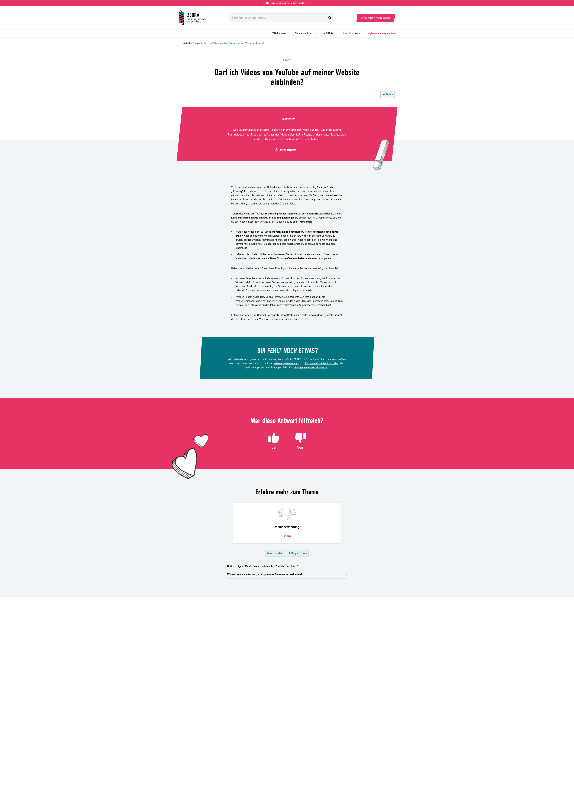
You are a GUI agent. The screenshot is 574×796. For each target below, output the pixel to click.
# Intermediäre (275, 553)
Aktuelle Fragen (191, 43)
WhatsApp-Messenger (286, 363)
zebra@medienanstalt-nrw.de (311, 367)
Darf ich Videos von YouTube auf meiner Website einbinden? (234, 43)
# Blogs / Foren (298, 553)
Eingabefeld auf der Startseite (321, 363)
